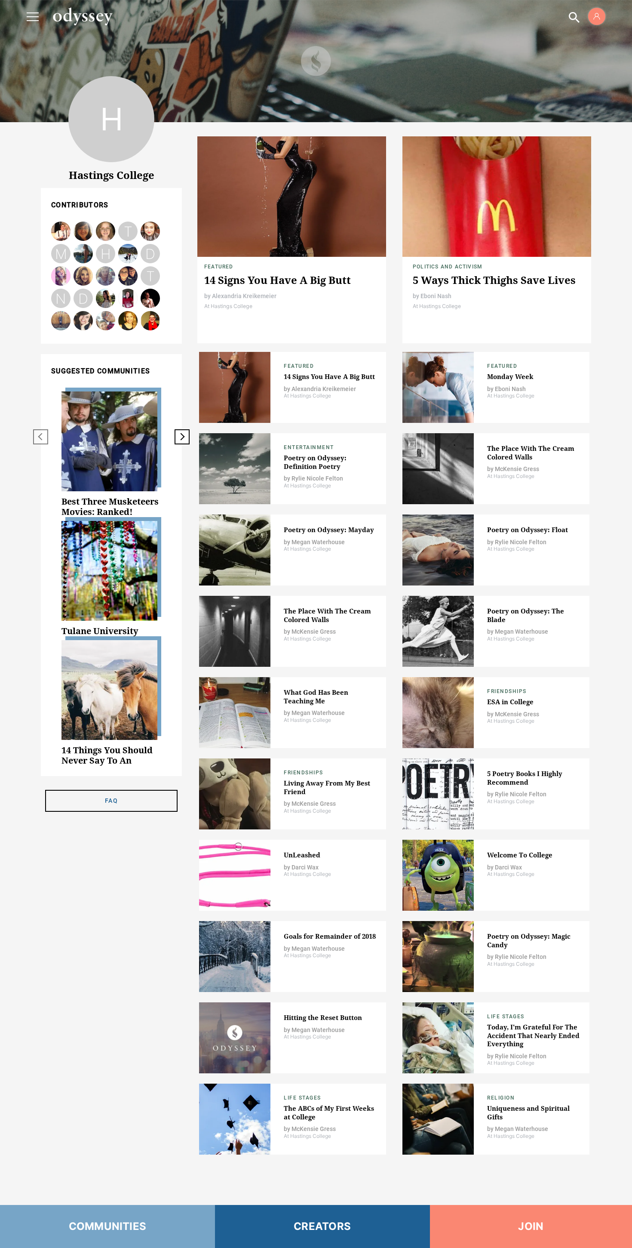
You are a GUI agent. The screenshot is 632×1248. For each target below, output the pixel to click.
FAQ (111, 800)
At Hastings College (228, 306)
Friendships (507, 691)
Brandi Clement (105, 298)
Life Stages (506, 1017)
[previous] (40, 436)
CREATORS (322, 1226)
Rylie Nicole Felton (105, 231)
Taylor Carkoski (128, 231)
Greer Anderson (150, 321)
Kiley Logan (83, 321)
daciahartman (83, 298)
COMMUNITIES (108, 1226)
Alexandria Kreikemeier (244, 296)
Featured (218, 267)
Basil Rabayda (60, 231)
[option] (111, 454)
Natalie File (60, 298)
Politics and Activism (447, 267)
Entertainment (309, 447)
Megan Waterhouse (61, 321)
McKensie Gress (61, 254)
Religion (501, 1098)
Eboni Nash (435, 296)
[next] (182, 436)
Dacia (105, 321)
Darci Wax (128, 298)
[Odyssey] (82, 16)
